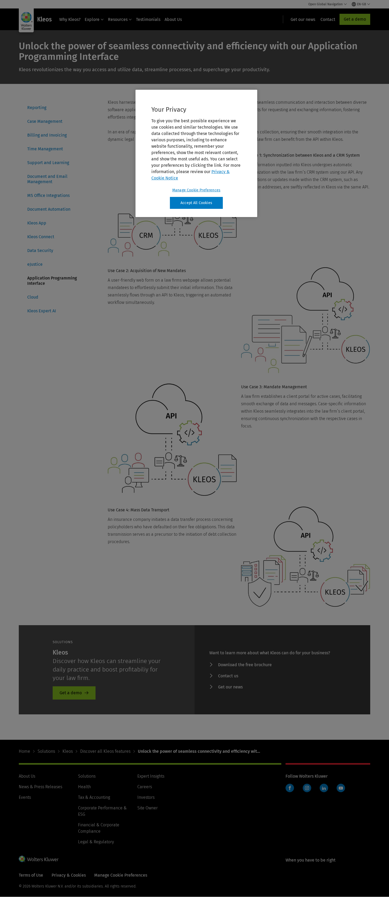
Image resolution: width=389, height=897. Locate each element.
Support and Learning (48, 162)
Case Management (44, 121)
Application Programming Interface (52, 281)
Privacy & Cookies (69, 875)
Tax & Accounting (94, 797)
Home (24, 751)
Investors (146, 797)
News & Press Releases (40, 786)
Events (25, 797)
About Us (173, 19)
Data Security (40, 250)
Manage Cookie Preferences (196, 190)
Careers (144, 786)
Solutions (46, 751)
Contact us (228, 675)
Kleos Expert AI (41, 310)
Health (84, 786)
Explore (92, 19)
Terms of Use (31, 875)
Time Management (45, 148)
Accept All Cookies (196, 203)
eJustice (35, 264)
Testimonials (148, 19)
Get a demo (355, 19)
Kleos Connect (40, 236)
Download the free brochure (245, 664)
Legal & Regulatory (96, 841)
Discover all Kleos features (105, 751)
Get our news (230, 686)
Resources (118, 19)
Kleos (67, 751)
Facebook (290, 788)
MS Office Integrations (48, 195)
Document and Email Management (47, 179)
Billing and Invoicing (47, 135)
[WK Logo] (38, 859)
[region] (196, 153)
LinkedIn (324, 788)
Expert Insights (150, 776)
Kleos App (36, 223)
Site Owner (147, 807)
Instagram (307, 788)
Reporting (36, 107)
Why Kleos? (69, 19)
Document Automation (48, 209)
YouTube (341, 788)
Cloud (32, 297)
